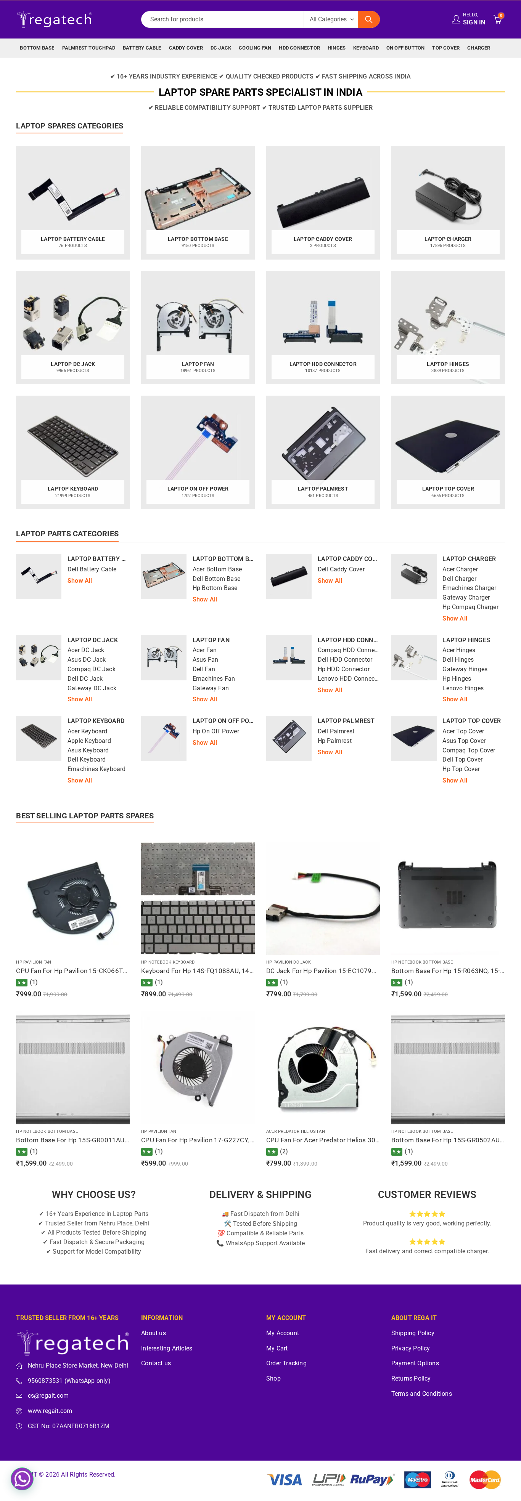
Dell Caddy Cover (341, 569)
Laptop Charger (469, 559)
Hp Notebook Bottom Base (422, 962)
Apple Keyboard (89, 741)
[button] (22, 1478)
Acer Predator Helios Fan (295, 1131)
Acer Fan (205, 650)
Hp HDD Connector (344, 669)
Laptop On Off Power (227, 721)
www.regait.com (50, 1411)
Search (369, 19)
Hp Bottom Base (215, 588)
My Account (282, 1333)
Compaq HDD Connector (351, 650)
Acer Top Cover (463, 731)
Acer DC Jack (86, 650)
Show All (80, 580)
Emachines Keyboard (97, 769)
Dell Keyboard (87, 759)
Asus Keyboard (88, 750)
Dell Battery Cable (92, 569)
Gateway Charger (466, 597)
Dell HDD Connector (345, 659)
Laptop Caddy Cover (351, 559)
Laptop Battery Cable (104, 559)
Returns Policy (411, 1378)
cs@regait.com (48, 1395)
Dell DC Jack (85, 678)
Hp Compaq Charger (470, 607)
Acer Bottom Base (217, 569)
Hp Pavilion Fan (33, 962)
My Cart (277, 1348)
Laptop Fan (211, 640)
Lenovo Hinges (463, 688)
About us (153, 1333)
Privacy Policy (410, 1348)
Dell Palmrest (336, 731)
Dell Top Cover (462, 759)
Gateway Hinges (464, 669)
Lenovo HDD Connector (350, 678)
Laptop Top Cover (471, 721)
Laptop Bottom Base (227, 559)
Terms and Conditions (421, 1393)
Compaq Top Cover (468, 750)
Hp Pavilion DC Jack (288, 962)
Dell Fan (204, 669)
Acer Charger (460, 569)
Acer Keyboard (88, 731)
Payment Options (415, 1363)
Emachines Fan (214, 678)
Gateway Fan (211, 688)
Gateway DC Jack (92, 688)
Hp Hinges (456, 678)
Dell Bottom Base (216, 579)
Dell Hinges (458, 659)
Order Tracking (286, 1363)
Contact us (156, 1363)
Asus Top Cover (464, 741)
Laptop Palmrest (346, 721)
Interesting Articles (166, 1348)
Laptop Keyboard (96, 721)
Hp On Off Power (216, 731)
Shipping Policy (412, 1333)
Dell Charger (459, 579)
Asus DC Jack (87, 659)
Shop (273, 1378)
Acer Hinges (458, 650)
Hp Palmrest (335, 741)
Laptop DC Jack (93, 640)
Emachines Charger (469, 588)
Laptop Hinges (466, 640)
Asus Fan (206, 659)
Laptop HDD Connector (355, 640)
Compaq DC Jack (92, 669)
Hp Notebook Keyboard (168, 962)
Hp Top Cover (460, 769)
